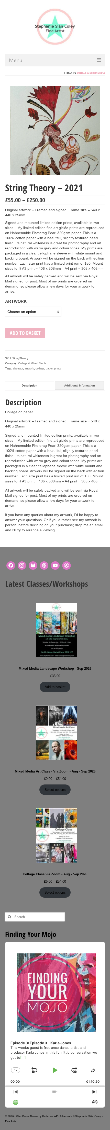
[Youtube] (55, 565)
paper (49, 368)
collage (40, 368)
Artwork (16, 301)
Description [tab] (29, 385)
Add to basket (25, 333)
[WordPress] (66, 565)
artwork (29, 368)
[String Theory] (55, 130)
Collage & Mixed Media (91, 73)
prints (57, 368)
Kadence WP (50, 1116)
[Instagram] (22, 565)
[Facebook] (10, 565)
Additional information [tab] (79, 385)
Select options (55, 790)
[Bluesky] (33, 565)
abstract (18, 368)
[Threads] (44, 565)
